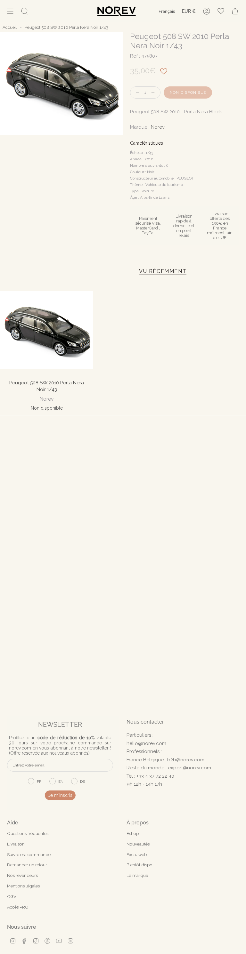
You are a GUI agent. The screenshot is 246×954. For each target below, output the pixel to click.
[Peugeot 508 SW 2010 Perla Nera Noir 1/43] (46, 330)
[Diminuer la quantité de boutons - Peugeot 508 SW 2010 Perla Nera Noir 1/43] (136, 92)
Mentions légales (23, 885)
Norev (158, 127)
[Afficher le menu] (10, 11)
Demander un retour (27, 864)
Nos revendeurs (22, 875)
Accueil (10, 27)
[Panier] (235, 11)
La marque (137, 875)
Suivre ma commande (29, 854)
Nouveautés (138, 843)
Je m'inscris (60, 795)
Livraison (16, 843)
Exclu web (137, 854)
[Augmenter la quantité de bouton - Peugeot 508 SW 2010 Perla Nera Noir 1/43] (154, 92)
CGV (11, 896)
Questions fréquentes (27, 833)
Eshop (133, 833)
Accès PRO (18, 907)
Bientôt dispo (139, 864)
